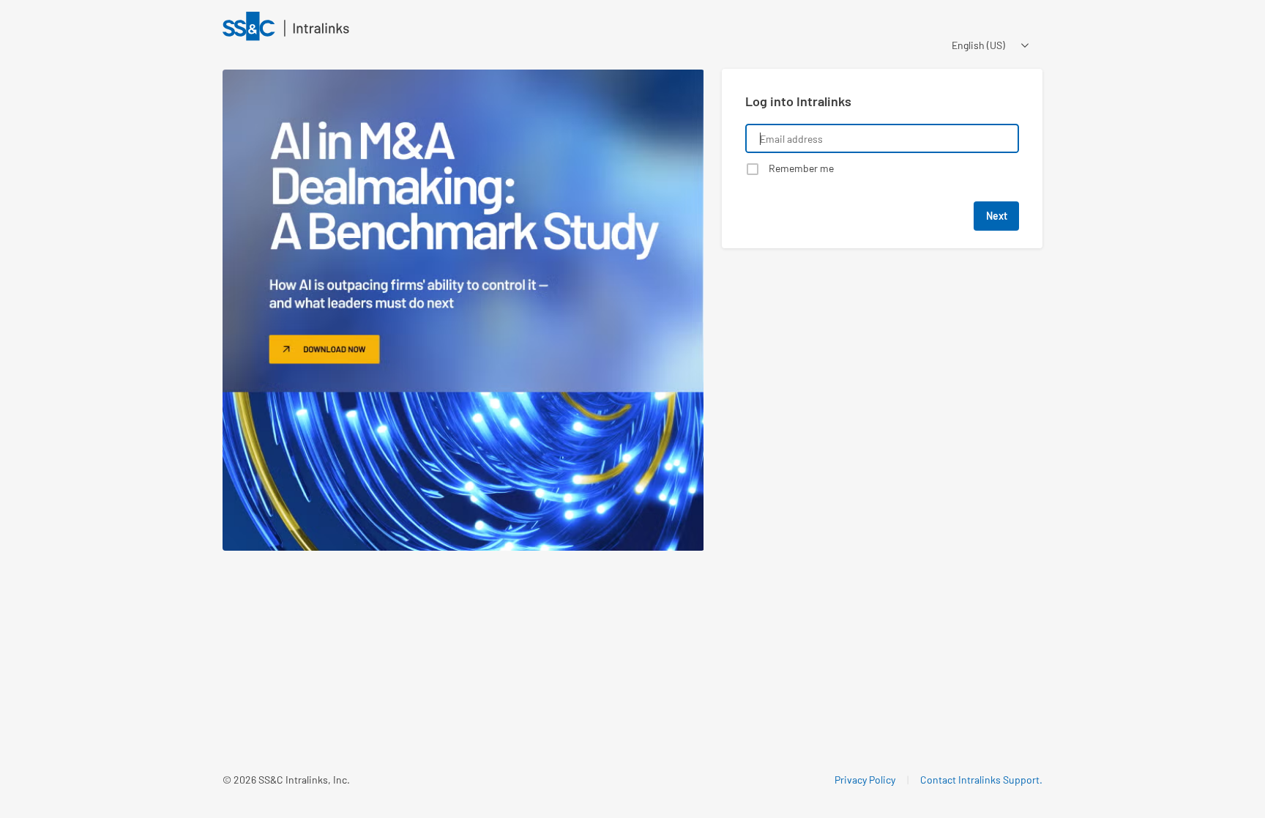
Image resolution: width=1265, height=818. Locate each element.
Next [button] (996, 215)
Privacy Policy (865, 779)
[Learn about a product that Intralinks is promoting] (463, 310)
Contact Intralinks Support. (981, 779)
